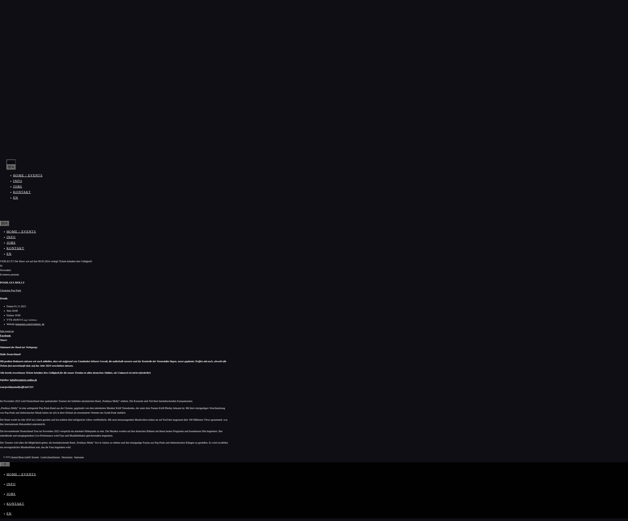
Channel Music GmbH (20, 457)
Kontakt (22, 192)
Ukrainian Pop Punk (10, 290)
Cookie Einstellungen (50, 457)
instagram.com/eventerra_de (29, 324)
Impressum (79, 457)
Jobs (17, 186)
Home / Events (28, 175)
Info (17, 181)
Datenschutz (67, 457)
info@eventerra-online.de (23, 380)
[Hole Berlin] (10, 218)
